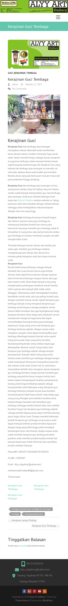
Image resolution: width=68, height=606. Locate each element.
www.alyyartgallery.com (34, 514)
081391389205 (35, 563)
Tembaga (31, 73)
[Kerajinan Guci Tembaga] (34, 54)
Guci (10, 73)
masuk (22, 545)
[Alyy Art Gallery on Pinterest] (34, 591)
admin (15, 84)
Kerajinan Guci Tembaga (45, 525)
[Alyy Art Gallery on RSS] (45, 591)
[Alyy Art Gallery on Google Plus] (29, 591)
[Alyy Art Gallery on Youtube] (39, 591)
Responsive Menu (58, 17)
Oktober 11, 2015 (33, 84)
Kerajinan (19, 73)
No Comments (19, 88)
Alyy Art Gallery (25, 200)
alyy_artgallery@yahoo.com (35, 569)
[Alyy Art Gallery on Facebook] (24, 591)
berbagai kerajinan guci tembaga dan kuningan (31, 509)
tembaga (15, 514)
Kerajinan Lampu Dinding (22, 520)
